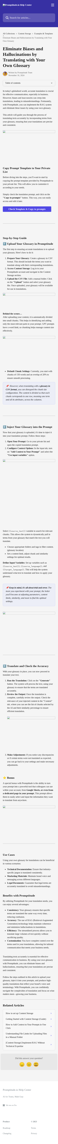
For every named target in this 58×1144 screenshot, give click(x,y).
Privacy (34, 1133)
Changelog (7, 1133)
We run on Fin (11, 1105)
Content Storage (24, 34)
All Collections (9, 34)
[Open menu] (52, 5)
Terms (33, 1128)
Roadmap (6, 1128)
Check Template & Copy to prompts (27, 209)
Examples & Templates (43, 34)
